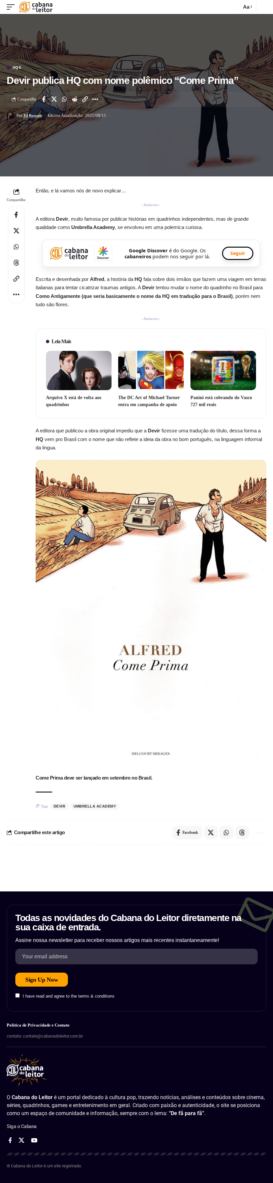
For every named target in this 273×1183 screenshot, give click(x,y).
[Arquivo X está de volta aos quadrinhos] (79, 370)
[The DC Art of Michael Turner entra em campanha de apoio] (151, 370)
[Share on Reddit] (74, 99)
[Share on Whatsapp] (64, 99)
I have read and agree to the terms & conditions (69, 996)
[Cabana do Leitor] (36, 7)
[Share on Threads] (16, 263)
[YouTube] (34, 1140)
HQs (17, 68)
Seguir (237, 253)
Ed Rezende (33, 116)
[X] (21, 1140)
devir (60, 806)
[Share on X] (54, 99)
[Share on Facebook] (43, 99)
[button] (12, 7)
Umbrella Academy (95, 806)
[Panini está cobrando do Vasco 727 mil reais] (223, 370)
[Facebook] (10, 1140)
